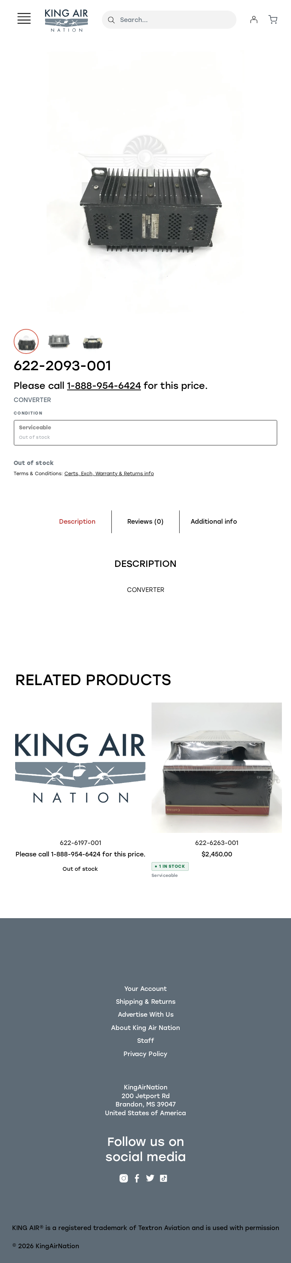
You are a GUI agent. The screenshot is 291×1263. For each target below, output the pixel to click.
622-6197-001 (80, 843)
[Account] (254, 19)
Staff (145, 1040)
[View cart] (272, 19)
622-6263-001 (216, 843)
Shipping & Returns (145, 1001)
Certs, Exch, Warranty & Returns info (109, 473)
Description (77, 521)
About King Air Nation (145, 1027)
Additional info (214, 521)
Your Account (145, 988)
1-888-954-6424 (104, 385)
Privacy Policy (145, 1054)
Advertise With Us (146, 1014)
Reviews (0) (145, 521)
